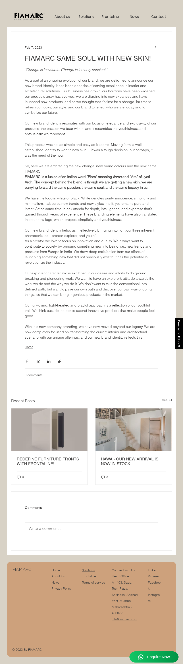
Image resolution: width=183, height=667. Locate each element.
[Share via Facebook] (27, 361)
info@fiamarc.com (124, 619)
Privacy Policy (61, 588)
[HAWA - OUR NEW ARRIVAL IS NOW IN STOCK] (134, 429)
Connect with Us (123, 570)
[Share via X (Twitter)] (38, 361)
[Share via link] (60, 361)
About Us (58, 576)
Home (29, 347)
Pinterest (154, 576)
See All (167, 400)
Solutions (88, 570)
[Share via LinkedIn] (49, 361)
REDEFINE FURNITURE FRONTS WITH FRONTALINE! (48, 461)
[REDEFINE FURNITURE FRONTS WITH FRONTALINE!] (49, 429)
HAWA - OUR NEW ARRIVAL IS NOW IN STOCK (129, 461)
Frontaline (89, 576)
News (55, 582)
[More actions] (155, 47)
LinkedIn (154, 570)
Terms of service (93, 582)
